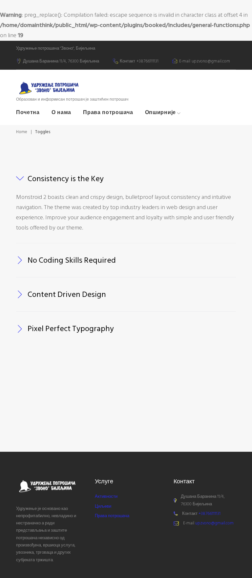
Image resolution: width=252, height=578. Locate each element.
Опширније (160, 112)
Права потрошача (108, 112)
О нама (61, 112)
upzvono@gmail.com (211, 61)
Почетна (28, 112)
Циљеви (103, 506)
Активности (106, 496)
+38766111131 (147, 61)
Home (21, 131)
